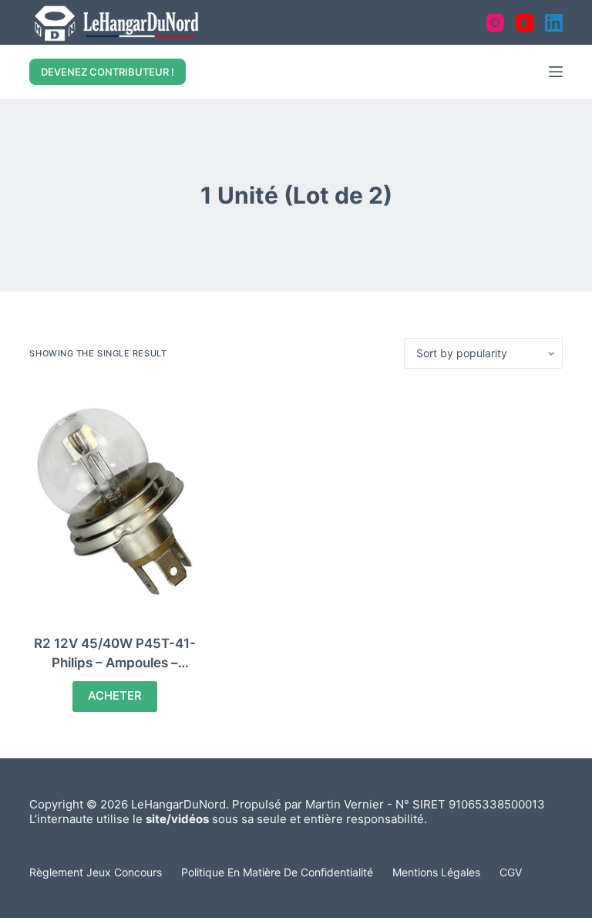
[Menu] (556, 72)
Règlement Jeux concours (95, 872)
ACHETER (115, 695)
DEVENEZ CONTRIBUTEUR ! (107, 72)
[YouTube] (524, 23)
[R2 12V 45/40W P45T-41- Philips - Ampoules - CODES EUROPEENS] (114, 501)
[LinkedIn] (554, 23)
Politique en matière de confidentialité (277, 872)
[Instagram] (495, 23)
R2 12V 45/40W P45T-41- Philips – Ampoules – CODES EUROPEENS (115, 663)
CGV (511, 872)
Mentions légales (436, 872)
